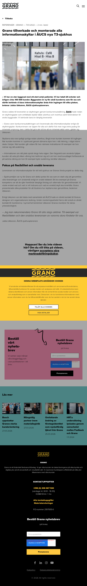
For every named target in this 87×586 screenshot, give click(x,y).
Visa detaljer (43, 312)
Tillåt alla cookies (43, 307)
